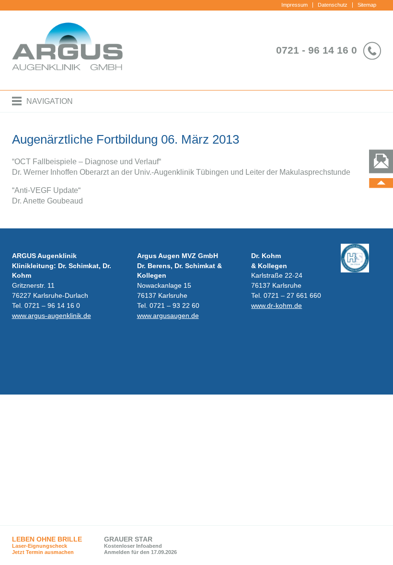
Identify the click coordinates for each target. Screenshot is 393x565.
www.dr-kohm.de (276, 305)
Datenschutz (332, 5)
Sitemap (367, 5)
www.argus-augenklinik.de (51, 315)
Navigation (49, 101)
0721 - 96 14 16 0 (316, 50)
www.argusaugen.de (168, 315)
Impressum (294, 5)
